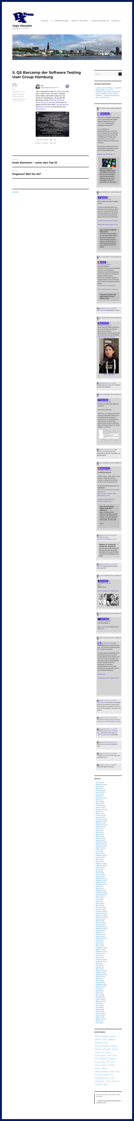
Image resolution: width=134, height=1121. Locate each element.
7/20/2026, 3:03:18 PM (109, 643)
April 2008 (99, 1009)
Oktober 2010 (99, 973)
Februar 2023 (99, 805)
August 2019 (99, 857)
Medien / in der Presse (79, 21)
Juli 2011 (98, 963)
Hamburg (15, 96)
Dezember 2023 (100, 798)
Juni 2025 (98, 786)
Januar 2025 (99, 792)
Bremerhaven (99, 1042)
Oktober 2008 (100, 1001)
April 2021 (99, 834)
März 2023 (99, 804)
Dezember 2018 (100, 863)
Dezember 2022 (100, 809)
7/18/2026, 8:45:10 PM (109, 742)
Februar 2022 (100, 815)
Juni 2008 (98, 1005)
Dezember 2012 (100, 948)
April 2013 (99, 944)
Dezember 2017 (100, 878)
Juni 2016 (98, 900)
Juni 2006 (98, 1023)
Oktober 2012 (99, 950)
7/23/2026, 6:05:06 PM (110, 449)
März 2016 (99, 905)
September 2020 (100, 846)
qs (17, 100)
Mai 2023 (98, 800)
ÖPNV (105, 1084)
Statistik (106, 1074)
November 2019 (100, 855)
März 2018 (99, 873)
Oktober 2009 (100, 986)
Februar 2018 (99, 875)
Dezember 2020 (100, 842)
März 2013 (99, 946)
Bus (106, 1042)
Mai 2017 (98, 886)
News (96, 1058)
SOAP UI (97, 1068)
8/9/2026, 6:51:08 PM (109, 383)
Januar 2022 (99, 817)
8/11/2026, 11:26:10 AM (104, 325)
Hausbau (97, 1052)
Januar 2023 (99, 807)
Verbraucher (115, 1081)
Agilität (14, 94)
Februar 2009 (100, 998)
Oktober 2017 (99, 882)
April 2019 (99, 861)
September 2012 (100, 951)
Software (104, 1068)
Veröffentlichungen (62, 21)
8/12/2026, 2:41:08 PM (104, 264)
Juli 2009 (98, 988)
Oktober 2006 (100, 1019)
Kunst (109, 1055)
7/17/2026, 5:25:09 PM (110, 753)
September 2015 (100, 917)
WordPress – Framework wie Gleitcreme (107, 95)
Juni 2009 (98, 990)
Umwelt (111, 1078)
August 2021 (99, 827)
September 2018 (100, 865)
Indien (109, 1052)
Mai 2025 (98, 788)
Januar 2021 (99, 840)
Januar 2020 (99, 853)
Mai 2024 (98, 796)
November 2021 (100, 821)
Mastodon (15, 192)
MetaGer (102, 262)
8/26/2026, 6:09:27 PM (104, 116)
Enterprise (114, 1046)
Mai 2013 (98, 942)
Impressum (115, 21)
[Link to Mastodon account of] (99, 643)
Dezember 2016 (100, 892)
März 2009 (99, 996)
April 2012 (99, 957)
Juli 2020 (98, 850)
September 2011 (100, 961)
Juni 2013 (98, 940)
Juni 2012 (98, 955)
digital (20, 99)
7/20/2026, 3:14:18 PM (109, 700)
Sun (112, 1074)
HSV (103, 1052)
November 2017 (100, 880)
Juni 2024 (98, 794)
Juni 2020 (98, 852)
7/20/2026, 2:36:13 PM (109, 717)
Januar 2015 (99, 925)
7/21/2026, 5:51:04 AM (109, 535)
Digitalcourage (104, 113)
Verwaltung (98, 1084)
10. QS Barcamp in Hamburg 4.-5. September (109, 88)
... (100, 525)
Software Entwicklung (101, 1071)
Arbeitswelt (20, 94)
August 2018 (99, 867)
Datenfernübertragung (102, 1046)
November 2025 (100, 784)
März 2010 (99, 980)
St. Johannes (99, 1074)
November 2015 (100, 913)
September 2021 (100, 825)
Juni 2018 (98, 869)
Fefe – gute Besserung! (102, 97)
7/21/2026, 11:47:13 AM (104, 470)
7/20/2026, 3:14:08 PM (104, 583)
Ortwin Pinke (104, 619)
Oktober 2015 (99, 915)
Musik (114, 1055)
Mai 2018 (98, 871)
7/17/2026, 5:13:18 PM (109, 765)
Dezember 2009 (100, 984)
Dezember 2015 (100, 911)
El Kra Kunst (103, 581)
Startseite (44, 21)
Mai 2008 (98, 1007)
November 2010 (100, 971)
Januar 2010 (99, 982)
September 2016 (100, 894)
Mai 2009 (98, 992)
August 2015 (99, 919)
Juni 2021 (98, 830)
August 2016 (99, 896)
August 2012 (99, 953)
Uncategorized (99, 1081)
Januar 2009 (99, 1000)
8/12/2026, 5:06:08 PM (110, 308)
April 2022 (99, 813)
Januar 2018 (99, 877)
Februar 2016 (99, 907)
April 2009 (99, 994)
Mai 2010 (98, 978)
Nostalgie (103, 1058)
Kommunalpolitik (100, 1055)
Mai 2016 (98, 902)
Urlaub (108, 1081)
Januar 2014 (99, 936)
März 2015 (99, 921)
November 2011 (100, 959)
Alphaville (98, 1039)
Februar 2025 (100, 790)
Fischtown (98, 1049)
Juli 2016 (98, 898)
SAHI (112, 1062)
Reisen (104, 1062)
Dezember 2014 (100, 926)
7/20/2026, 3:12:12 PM (104, 621)
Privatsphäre (111, 1058)
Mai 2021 (98, 832)
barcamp (15, 99)
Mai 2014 (98, 932)
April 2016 (99, 903)
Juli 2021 (98, 828)
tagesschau (103, 197)
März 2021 (99, 836)
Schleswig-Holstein (100, 1065)
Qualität (21, 96)
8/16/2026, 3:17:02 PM (104, 199)
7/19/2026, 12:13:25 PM (110, 729)
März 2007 (99, 1017)
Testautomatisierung (101, 1078)
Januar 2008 (99, 1015)
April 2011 (98, 967)
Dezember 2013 (100, 938)
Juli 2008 (98, 1003)
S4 (108, 1062)
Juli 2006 (98, 1021)
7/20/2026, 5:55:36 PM (110, 564)
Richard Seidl (104, 323)
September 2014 (100, 928)
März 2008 (99, 1011)
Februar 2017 (99, 890)
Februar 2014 (99, 934)
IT (51, 21)
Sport (117, 1071)
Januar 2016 (99, 909)
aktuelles (113, 1036)
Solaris (112, 1071)
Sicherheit (111, 1065)
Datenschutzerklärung (100, 21)
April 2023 (99, 802)
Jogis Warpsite (22, 25)
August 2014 (99, 930)
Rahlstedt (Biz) (104, 468)
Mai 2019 (98, 859)
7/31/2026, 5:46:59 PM (104, 402)
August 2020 (99, 848)
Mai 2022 (98, 811)
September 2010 (100, 975)
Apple (104, 1039)
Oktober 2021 (99, 823)
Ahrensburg (104, 1036)
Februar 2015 (99, 923)
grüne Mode (106, 1049)
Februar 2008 (100, 1013)
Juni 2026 (98, 782)
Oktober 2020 (100, 844)
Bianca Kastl (103, 400)
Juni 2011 (98, 965)
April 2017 (99, 888)
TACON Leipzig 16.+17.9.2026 (104, 90)
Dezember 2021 (100, 819)
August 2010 (99, 976)
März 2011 (99, 969)
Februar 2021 (99, 838)
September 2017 (100, 884)
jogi (13, 89)
